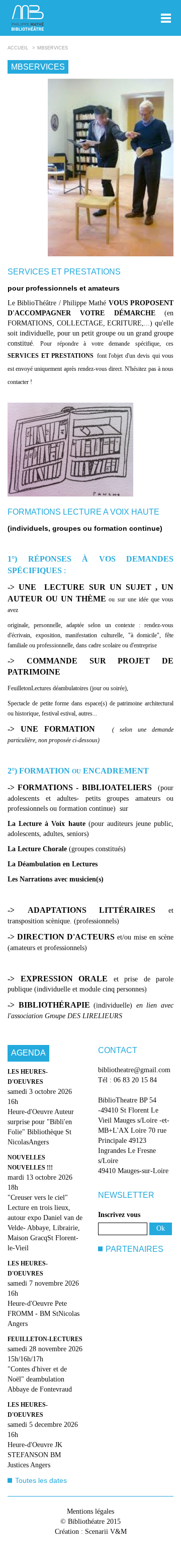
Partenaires (134, 1249)
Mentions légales (90, 1511)
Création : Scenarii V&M (91, 1531)
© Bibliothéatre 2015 (90, 1521)
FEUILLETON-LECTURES (45, 1339)
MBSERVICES (52, 47)
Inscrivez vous (119, 1215)
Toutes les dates (41, 1480)
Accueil (18, 47)
